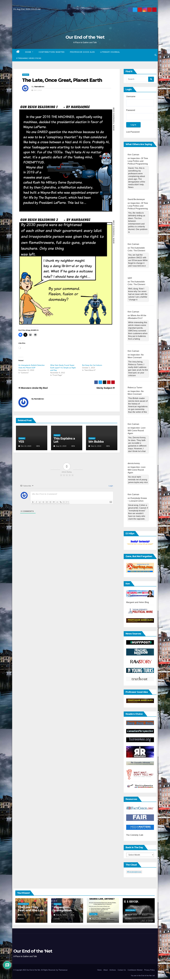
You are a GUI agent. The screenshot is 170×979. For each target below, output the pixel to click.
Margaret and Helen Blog (137, 602)
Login (110, 486)
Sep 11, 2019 (96, 446)
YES (21, 441)
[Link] (60, 502)
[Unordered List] (50, 502)
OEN (38, 446)
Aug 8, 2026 (96, 919)
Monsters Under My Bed (34, 388)
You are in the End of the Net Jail (143, 976)
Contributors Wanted (52, 52)
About (105, 970)
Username (130, 96)
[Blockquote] (54, 502)
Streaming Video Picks (28, 58)
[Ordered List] (47, 502)
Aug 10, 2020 (61, 446)
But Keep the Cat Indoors (92, 365)
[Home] (17, 52)
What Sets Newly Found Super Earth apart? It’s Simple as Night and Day (63, 367)
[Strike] (43, 502)
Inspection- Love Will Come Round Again (136, 430)
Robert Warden (130, 910)
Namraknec (39, 86)
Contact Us (122, 970)
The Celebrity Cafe (134, 835)
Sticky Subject (104, 388)
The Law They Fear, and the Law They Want (31, 910)
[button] (156, 55)
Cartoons (25, 74)
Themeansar (62, 970)
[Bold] (33, 502)
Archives (113, 970)
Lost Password (133, 132)
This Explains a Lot (64, 440)
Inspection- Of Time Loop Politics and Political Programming (138, 161)
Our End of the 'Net (85, 37)
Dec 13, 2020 (26, 446)
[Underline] (40, 502)
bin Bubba (96, 441)
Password (130, 110)
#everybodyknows (134, 872)
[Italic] (36, 502)
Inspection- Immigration (63, 908)
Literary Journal (110, 52)
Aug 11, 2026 (61, 915)
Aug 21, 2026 (25, 915)
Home (28, 52)
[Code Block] (57, 502)
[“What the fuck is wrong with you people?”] (140, 543)
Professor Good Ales (82, 52)
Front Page (93, 914)
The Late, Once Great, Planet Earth (62, 80)
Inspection (57, 904)
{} (64, 502)
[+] (67, 502)
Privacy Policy (149, 970)
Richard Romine (23, 904)
